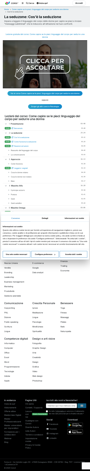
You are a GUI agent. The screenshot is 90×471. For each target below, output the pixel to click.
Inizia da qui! (9, 404)
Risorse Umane (11, 263)
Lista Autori (30, 431)
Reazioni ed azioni (21, 146)
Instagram (53, 433)
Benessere (66, 303)
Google (35, 268)
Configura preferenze (43, 254)
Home (6, 9)
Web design (37, 376)
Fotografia (36, 343)
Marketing (8, 286)
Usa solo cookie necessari (16, 254)
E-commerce (38, 263)
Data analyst (37, 272)
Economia (64, 270)
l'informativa (60, 411)
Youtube (53, 429)
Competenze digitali (16, 338)
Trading (63, 266)
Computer (8, 348)
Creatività (36, 357)
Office (6, 353)
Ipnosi (35, 308)
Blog (6, 442)
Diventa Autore (32, 427)
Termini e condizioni (34, 435)
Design (35, 362)
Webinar (8, 438)
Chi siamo (29, 404)
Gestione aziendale (12, 296)
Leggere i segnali (21, 168)
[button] (22, 3)
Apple (6, 381)
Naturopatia (65, 331)
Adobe (7, 376)
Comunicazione (13, 303)
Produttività (9, 291)
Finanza (64, 261)
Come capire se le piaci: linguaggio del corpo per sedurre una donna (40, 9)
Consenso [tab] (15, 218)
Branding (8, 272)
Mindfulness (37, 326)
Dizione (7, 317)
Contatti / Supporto (34, 407)
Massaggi (64, 317)
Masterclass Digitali (12, 415)
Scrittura (8, 326)
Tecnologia (9, 371)
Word (6, 362)
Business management (14, 282)
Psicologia (36, 322)
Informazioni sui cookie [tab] (74, 218)
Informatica (9, 343)
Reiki (62, 326)
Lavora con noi (28, 414)
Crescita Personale (43, 303)
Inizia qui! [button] (43, 3)
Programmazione (12, 367)
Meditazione (37, 312)
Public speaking (11, 322)
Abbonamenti (10, 407)
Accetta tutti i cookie (73, 254)
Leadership (9, 277)
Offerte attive (10, 411)
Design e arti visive (43, 338)
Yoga (62, 308)
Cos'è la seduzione (21, 137)
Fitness (63, 312)
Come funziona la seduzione (25, 142)
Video (34, 371)
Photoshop (37, 381)
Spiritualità (37, 331)
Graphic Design (39, 348)
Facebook (53, 424)
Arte (34, 353)
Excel (6, 357)
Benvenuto (18, 128)
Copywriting (9, 308)
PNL (6, 312)
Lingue (7, 331)
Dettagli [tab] (45, 218)
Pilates (63, 322)
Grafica (35, 367)
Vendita (7, 268)
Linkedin (53, 438)
